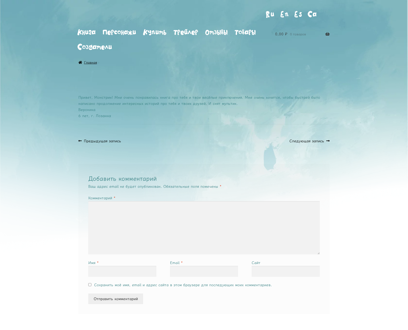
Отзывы (216, 32)
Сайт (256, 262)
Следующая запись (306, 141)
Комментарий (101, 197)
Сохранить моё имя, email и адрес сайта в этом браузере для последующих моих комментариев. (183, 284)
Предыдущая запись (102, 141)
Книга (86, 32)
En (284, 14)
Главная (90, 62)
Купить (154, 32)
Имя (93, 262)
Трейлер (186, 32)
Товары (245, 32)
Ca (312, 14)
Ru (270, 14)
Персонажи (119, 32)
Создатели (94, 47)
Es (298, 14)
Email (176, 262)
